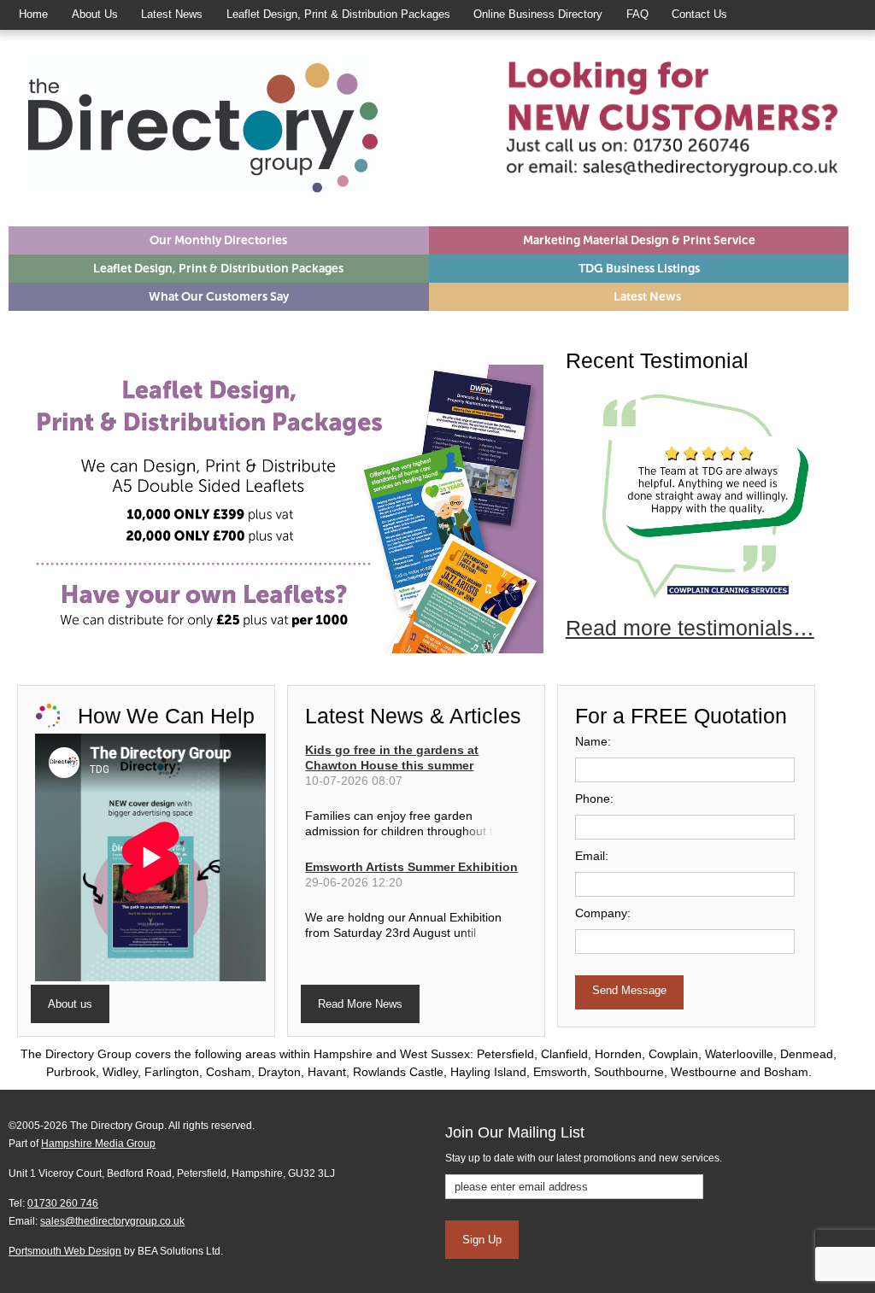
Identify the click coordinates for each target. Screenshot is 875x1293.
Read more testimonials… (690, 628)
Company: (603, 913)
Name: (593, 741)
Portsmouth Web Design (65, 1251)
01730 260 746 (62, 1203)
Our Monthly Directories (218, 240)
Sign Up (482, 1239)
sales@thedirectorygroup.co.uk (112, 1221)
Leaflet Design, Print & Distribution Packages (338, 14)
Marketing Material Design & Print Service (639, 240)
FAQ (637, 14)
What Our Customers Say (219, 297)
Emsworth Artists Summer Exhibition (411, 867)
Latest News (172, 14)
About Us (95, 14)
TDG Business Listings (639, 268)
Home (33, 14)
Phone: (594, 798)
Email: (591, 856)
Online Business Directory (537, 14)
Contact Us (699, 14)
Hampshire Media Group (98, 1144)
